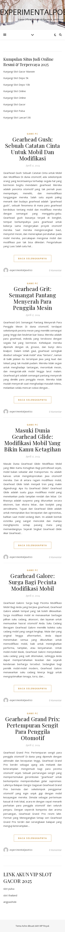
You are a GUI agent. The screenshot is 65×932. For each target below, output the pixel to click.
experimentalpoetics (21, 270)
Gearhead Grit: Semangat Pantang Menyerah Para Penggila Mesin (32, 298)
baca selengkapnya (32, 258)
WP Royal (44, 925)
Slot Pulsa (19, 110)
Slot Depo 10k (22, 84)
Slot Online (20, 91)
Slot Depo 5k (21, 78)
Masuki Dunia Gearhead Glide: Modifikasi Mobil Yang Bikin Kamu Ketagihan (32, 440)
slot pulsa (8, 888)
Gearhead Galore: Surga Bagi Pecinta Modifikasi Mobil (32, 582)
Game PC (32, 133)
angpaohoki (9, 901)
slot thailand (10, 895)
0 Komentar (55, 270)
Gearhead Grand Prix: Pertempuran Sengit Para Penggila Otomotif (32, 728)
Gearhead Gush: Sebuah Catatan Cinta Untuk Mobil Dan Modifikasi (32, 149)
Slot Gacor (20, 104)
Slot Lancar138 (22, 117)
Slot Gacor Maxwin (24, 71)
